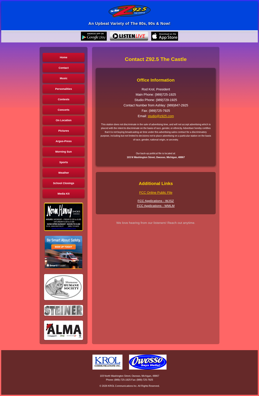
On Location (63, 120)
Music (63, 78)
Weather (63, 172)
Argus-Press (64, 141)
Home (63, 57)
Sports (63, 162)
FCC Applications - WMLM (156, 205)
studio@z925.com (161, 116)
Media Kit (64, 193)
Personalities (63, 88)
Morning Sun (63, 151)
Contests (63, 99)
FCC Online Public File (155, 192)
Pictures (63, 130)
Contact (64, 67)
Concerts (63, 109)
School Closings (63, 183)
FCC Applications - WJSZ (156, 200)
